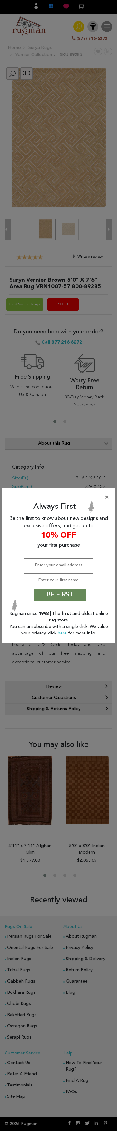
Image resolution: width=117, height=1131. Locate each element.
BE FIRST (59, 595)
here (63, 633)
